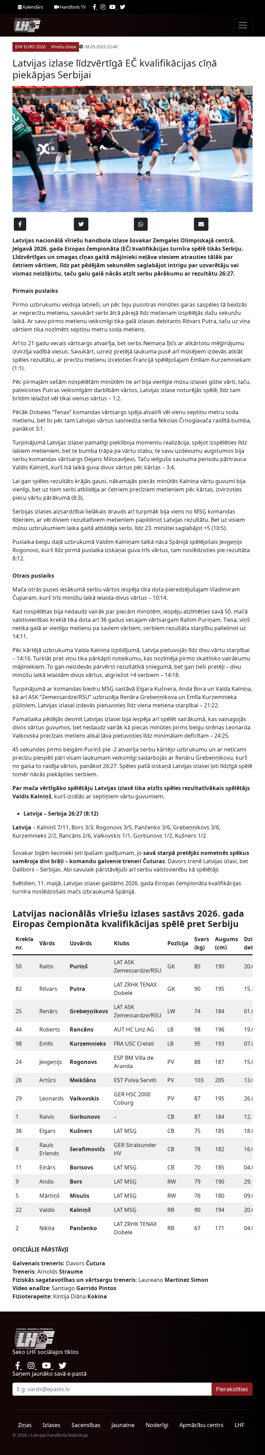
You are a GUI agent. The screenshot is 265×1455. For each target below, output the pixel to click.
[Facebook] (95, 7)
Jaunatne (123, 1425)
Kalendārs (32, 7)
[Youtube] (113, 7)
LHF (239, 1425)
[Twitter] (122, 7)
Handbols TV (72, 7)
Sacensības (85, 1425)
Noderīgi (157, 1425)
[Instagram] (103, 7)
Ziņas (25, 1425)
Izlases (51, 1425)
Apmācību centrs (201, 1425)
